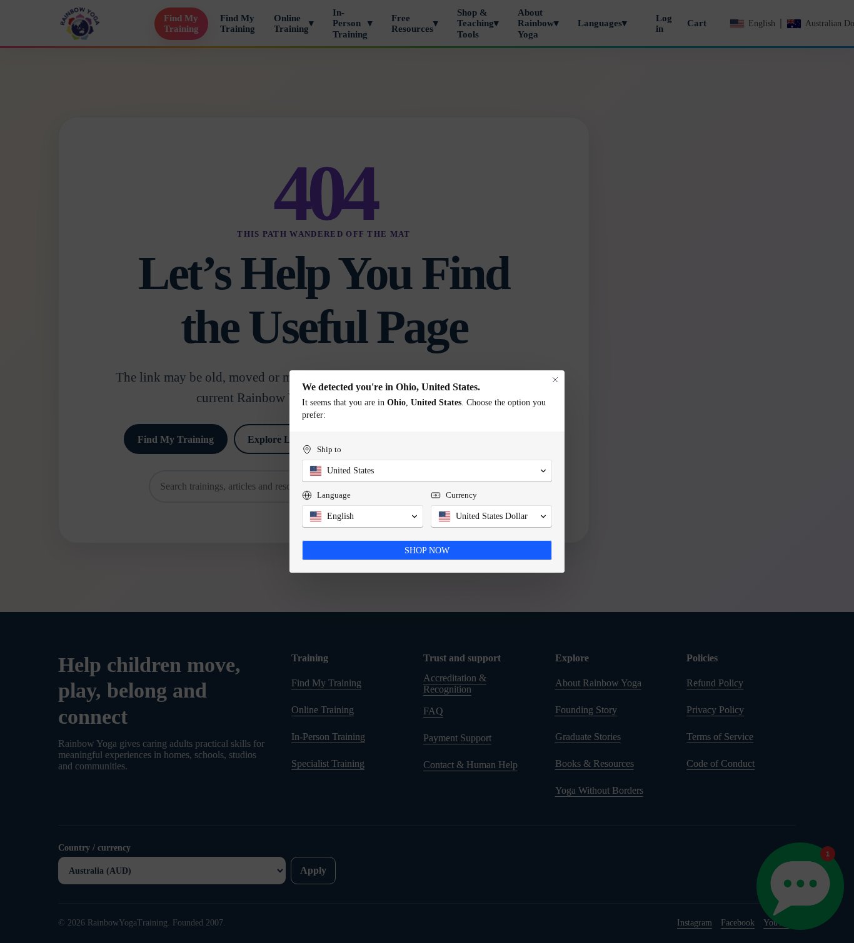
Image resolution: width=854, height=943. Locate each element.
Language (334, 495)
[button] (427, 471)
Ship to (329, 449)
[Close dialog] (555, 380)
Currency (461, 495)
